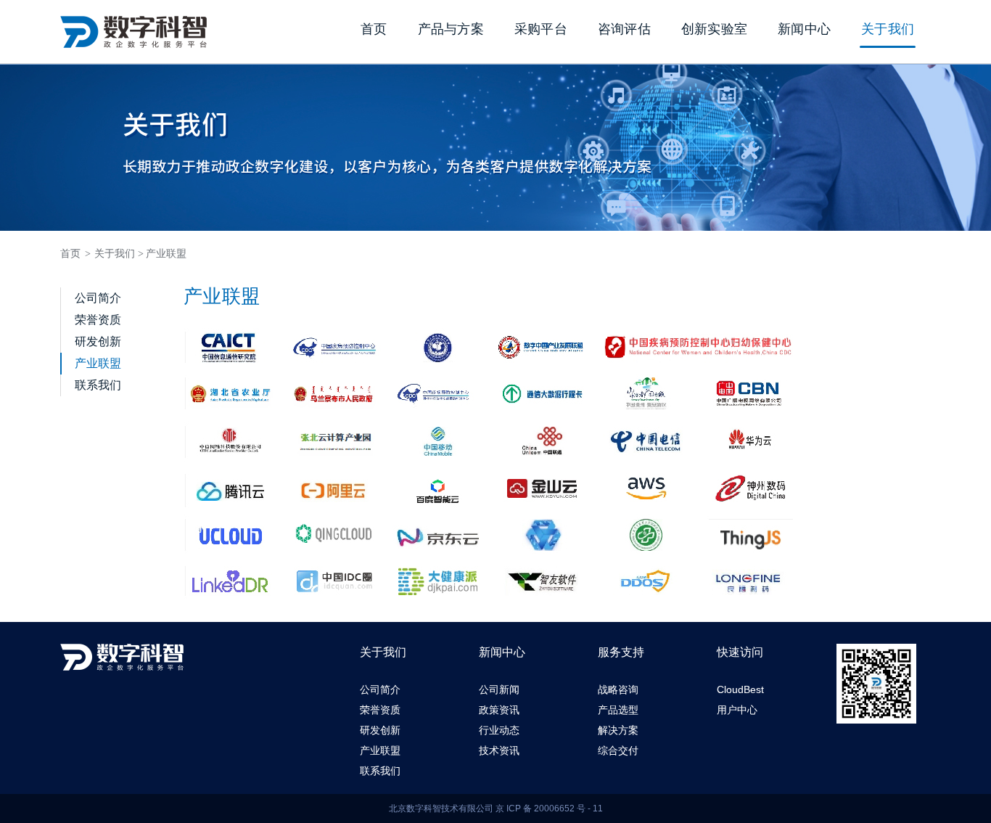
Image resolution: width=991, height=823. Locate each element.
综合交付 (618, 750)
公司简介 (98, 298)
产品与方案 (451, 29)
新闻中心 (804, 29)
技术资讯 (499, 750)
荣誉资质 (98, 320)
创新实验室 (714, 29)
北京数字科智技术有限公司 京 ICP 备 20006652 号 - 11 (496, 808)
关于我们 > (119, 253)
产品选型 (618, 710)
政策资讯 (499, 710)
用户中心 (737, 710)
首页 (374, 29)
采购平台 (540, 29)
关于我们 (887, 29)
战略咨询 (618, 689)
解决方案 (618, 730)
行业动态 (499, 730)
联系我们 (98, 385)
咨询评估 (624, 29)
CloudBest (740, 689)
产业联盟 (166, 253)
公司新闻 (499, 689)
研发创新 (98, 341)
